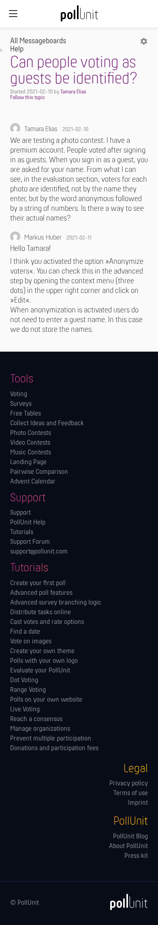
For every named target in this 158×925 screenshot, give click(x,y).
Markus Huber (43, 238)
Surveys (21, 404)
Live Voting (25, 709)
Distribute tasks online (40, 612)
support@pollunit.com (39, 552)
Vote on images (30, 641)
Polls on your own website (46, 700)
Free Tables (25, 414)
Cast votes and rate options (47, 622)
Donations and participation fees (54, 748)
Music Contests (30, 452)
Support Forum (30, 542)
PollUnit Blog (130, 836)
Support (20, 513)
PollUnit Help (27, 522)
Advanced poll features (41, 593)
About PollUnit (128, 846)
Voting (18, 394)
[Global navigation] (13, 14)
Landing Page (28, 462)
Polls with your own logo (44, 661)
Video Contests (30, 443)
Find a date (25, 632)
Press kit (136, 856)
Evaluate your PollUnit (40, 671)
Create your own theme (42, 651)
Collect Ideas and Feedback (47, 423)
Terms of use (130, 793)
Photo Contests (30, 433)
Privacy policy (128, 783)
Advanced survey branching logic (55, 603)
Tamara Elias (73, 92)
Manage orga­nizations (40, 729)
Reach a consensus (36, 719)
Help (16, 49)
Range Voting (28, 690)
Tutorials (21, 532)
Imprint (138, 803)
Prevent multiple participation (50, 739)
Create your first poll (38, 583)
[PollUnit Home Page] (79, 16)
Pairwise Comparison (39, 472)
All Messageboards (38, 41)
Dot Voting (24, 680)
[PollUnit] (125, 902)
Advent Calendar (33, 482)
